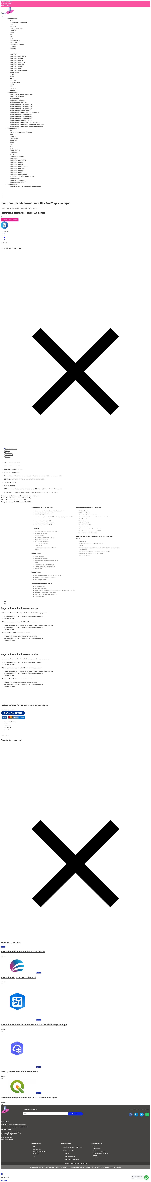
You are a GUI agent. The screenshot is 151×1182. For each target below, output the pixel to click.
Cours (7, 208)
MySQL (12, 76)
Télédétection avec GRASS (17, 64)
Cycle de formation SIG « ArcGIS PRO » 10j (21, 104)
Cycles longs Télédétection (99, 1151)
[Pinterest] (4, 239)
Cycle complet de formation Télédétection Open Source (24, 122)
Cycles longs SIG (14, 98)
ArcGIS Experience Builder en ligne (19, 1071)
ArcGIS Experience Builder (17, 44)
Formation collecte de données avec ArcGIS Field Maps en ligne (34, 1024)
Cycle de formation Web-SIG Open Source (21, 120)
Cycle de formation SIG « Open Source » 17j (21, 118)
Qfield (11, 38)
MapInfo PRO (13, 30)
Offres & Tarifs (7, 728)
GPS (11, 36)
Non (5, 1180)
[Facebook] (131, 1114)
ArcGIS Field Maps (15, 40)
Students (3, 956)
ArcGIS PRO (13, 26)
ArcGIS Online (13, 42)
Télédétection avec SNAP (16, 60)
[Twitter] (4, 237)
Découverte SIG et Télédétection (18, 22)
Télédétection (13, 54)
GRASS (12, 32)
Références (6, 193)
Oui (2, 1180)
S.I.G (11, 20)
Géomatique (7, 191)
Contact (6, 195)
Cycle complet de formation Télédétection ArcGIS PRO (24, 112)
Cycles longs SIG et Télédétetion (18, 182)
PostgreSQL (13, 80)
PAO (11, 86)
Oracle (11, 78)
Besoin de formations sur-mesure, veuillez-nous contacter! (25, 186)
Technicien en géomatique (17, 96)
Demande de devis (8, 197)
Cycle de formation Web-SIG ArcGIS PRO (20, 110)
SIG (34, 1146)
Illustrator (12, 90)
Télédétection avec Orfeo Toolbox (19, 62)
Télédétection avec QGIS (16, 58)
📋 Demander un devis (9, 220)
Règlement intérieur (115, 1167)
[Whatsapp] (4, 235)
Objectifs (6, 724)
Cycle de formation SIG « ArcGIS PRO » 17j (21, 108)
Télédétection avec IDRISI (16, 66)
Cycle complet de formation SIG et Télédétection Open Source (26, 126)
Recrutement (89, 1167)
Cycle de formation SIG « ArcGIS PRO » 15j (21, 106)
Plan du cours (7, 726)
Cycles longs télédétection (17, 100)
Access (12, 74)
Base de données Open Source (40, 1151)
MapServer (13, 48)
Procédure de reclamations (101, 1167)
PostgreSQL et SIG (15, 82)
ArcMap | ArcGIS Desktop (16, 28)
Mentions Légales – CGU (51, 1167)
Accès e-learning (5, 5)
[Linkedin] (136, 1114)
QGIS (11, 24)
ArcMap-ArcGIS (14, 138)
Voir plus (3, 947)
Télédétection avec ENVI (16, 68)
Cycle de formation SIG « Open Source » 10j (21, 114)
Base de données (14, 72)
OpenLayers (13, 46)
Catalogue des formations (6, 1)
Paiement (6, 730)
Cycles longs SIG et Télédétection (19, 102)
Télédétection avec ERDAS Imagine (19, 70)
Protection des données (36, 1167)
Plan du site (63, 1167)
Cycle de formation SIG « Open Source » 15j (21, 116)
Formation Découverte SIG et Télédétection (21, 132)
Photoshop (13, 88)
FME (11, 34)
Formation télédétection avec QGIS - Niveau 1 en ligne (29, 1097)
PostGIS (12, 84)
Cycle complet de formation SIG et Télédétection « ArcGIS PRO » (27, 124)
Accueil (3, 208)
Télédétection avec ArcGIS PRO (18, 56)
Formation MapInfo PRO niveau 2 (18, 977)
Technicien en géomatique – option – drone (21, 94)
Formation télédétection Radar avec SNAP (23, 951)
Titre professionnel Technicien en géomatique (22, 176)
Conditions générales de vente (76, 1167)
